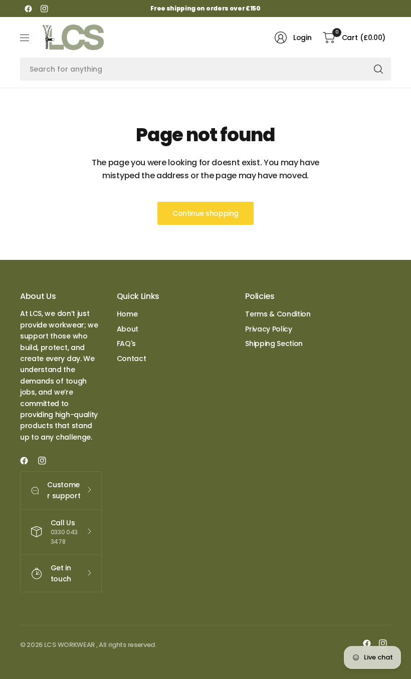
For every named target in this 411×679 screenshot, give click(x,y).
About (127, 329)
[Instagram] (44, 9)
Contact (131, 359)
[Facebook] (28, 9)
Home (127, 314)
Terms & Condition (278, 314)
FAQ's (126, 343)
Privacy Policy (268, 329)
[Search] (378, 69)
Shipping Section (274, 343)
